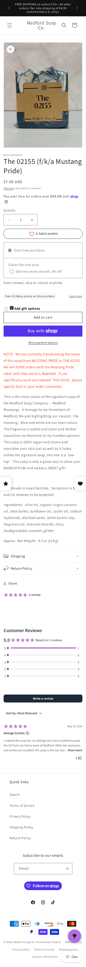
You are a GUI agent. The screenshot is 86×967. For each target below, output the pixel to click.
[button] (9, 25)
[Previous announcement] (9, 8)
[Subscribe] (67, 868)
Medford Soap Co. (25, 942)
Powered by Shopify (48, 942)
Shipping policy (69, 949)
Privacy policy (21, 949)
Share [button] (12, 583)
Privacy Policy (20, 816)
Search (15, 794)
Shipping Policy (21, 827)
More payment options (43, 342)
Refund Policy (20, 838)
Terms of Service (22, 805)
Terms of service (44, 949)
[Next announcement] (77, 8)
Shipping (9, 188)
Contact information (45, 956)
